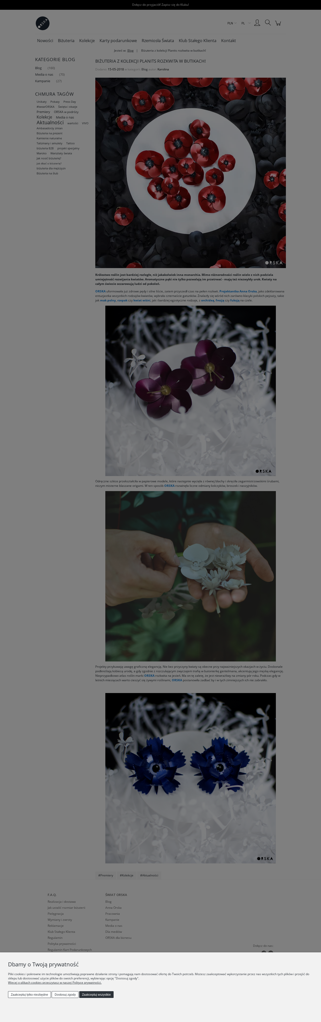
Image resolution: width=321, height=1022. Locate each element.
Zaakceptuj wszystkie (96, 994)
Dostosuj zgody (65, 994)
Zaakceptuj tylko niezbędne (29, 994)
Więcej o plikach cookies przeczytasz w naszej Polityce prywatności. (55, 982)
